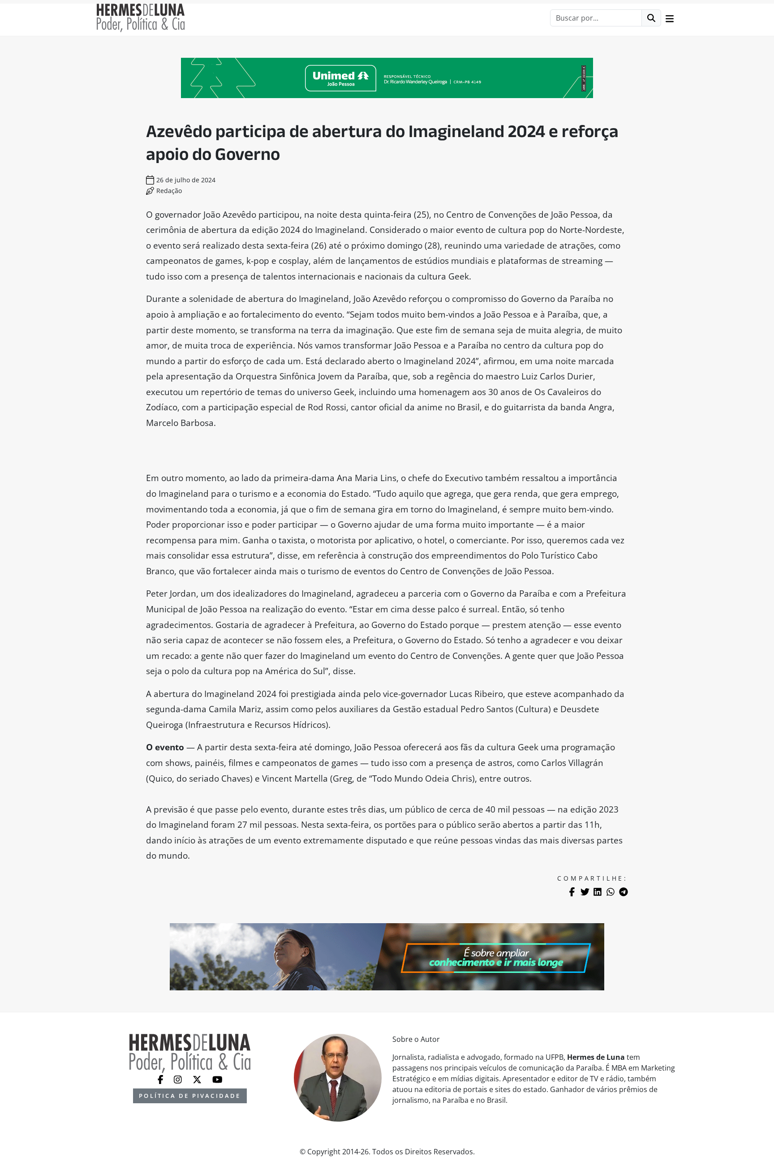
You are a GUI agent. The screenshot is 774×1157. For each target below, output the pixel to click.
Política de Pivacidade (190, 1096)
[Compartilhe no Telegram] (623, 891)
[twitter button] (198, 1079)
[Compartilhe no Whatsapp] (610, 891)
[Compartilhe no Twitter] (584, 891)
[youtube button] (217, 1079)
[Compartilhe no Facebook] (572, 891)
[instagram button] (179, 1079)
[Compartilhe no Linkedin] (597, 891)
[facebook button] (161, 1079)
